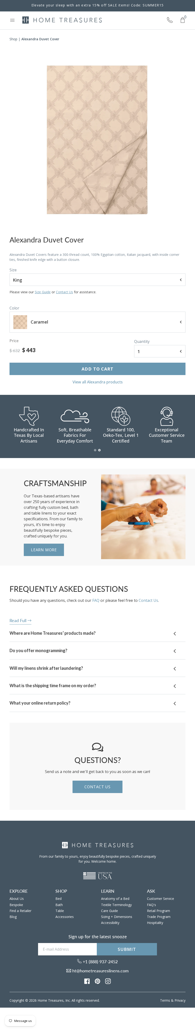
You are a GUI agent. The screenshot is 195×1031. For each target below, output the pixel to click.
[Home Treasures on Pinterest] (97, 980)
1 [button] (95, 452)
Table (59, 910)
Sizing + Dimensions (116, 916)
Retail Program (158, 910)
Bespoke (16, 904)
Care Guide (109, 910)
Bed (58, 898)
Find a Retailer (20, 910)
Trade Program (159, 916)
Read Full (19, 620)
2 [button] (99, 452)
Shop (13, 39)
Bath (59, 904)
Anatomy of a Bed (115, 898)
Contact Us (64, 292)
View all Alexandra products (98, 382)
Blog (13, 916)
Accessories (64, 916)
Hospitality (155, 922)
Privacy (180, 1000)
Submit (127, 949)
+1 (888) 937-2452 (100, 961)
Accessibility (110, 922)
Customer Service (160, 898)
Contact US (97, 786)
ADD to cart (97, 369)
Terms (165, 1000)
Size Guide (43, 292)
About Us (17, 898)
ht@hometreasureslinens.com (100, 970)
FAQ (95, 600)
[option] (97, 140)
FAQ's (151, 904)
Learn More (44, 549)
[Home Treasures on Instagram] (108, 980)
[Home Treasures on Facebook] (87, 980)
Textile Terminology (116, 904)
